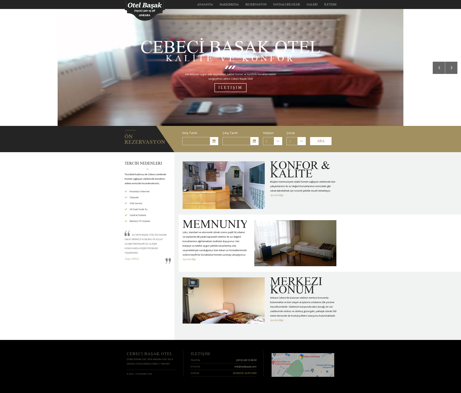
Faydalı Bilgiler (286, 4)
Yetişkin (268, 133)
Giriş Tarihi (189, 133)
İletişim (330, 4)
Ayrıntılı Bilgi (276, 195)
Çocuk (291, 133)
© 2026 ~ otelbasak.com (139, 373)
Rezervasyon (256, 4)
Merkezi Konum (296, 285)
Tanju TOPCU (132, 258)
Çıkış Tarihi (230, 133)
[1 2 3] (272, 141)
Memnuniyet (223, 224)
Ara (321, 141)
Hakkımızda (229, 4)
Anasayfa (205, 4)
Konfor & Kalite (300, 169)
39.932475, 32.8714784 (244, 373)
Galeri (312, 4)
